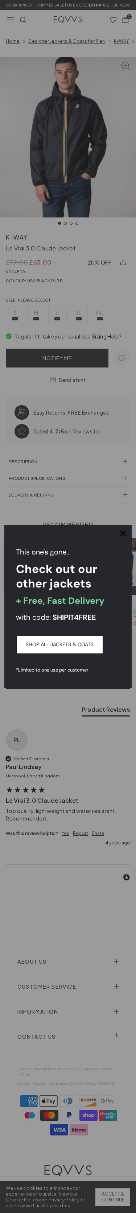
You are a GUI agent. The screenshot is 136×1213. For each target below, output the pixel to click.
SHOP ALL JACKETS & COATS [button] (60, 644)
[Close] (123, 533)
